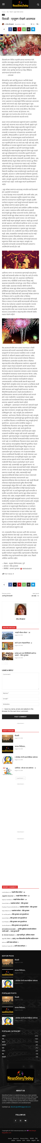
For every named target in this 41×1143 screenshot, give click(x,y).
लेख (7, 12)
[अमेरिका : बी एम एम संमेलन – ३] (7, 771)
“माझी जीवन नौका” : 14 (22, 633)
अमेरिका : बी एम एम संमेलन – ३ (25, 768)
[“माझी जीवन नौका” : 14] (7, 635)
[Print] (29, 29)
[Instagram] (20, 1121)
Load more (20, 778)
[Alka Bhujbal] (3, 24)
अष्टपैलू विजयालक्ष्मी (7, 596)
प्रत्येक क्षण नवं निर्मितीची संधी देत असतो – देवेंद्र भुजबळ (25, 654)
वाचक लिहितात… (20, 746)
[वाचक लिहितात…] (7, 749)
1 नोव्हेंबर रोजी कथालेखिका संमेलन (26, 757)
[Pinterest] (19, 29)
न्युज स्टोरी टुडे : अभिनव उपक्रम (25, 935)
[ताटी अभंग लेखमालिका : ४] (7, 646)
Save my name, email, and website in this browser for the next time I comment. (17, 710)
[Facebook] (10, 29)
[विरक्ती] (7, 739)
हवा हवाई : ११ (35, 596)
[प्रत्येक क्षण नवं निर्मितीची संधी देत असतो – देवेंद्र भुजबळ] (7, 656)
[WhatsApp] (24, 29)
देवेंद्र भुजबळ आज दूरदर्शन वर (20, 914)
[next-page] (6, 663)
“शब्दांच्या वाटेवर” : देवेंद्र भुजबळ (19, 903)
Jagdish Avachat (7, 896)
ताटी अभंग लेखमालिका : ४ (23, 643)
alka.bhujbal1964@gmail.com (21, 1107)
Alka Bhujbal (10, 24)
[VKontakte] (25, 1121)
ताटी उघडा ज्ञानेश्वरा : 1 (13, 942)
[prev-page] (3, 663)
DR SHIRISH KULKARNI (9, 929)
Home (3, 12)
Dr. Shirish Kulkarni (8, 935)
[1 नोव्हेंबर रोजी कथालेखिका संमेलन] (7, 760)
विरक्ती (17, 736)
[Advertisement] (20, 805)
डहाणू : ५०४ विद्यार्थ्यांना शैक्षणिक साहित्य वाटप (25, 939)
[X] (15, 29)
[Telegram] (33, 29)
